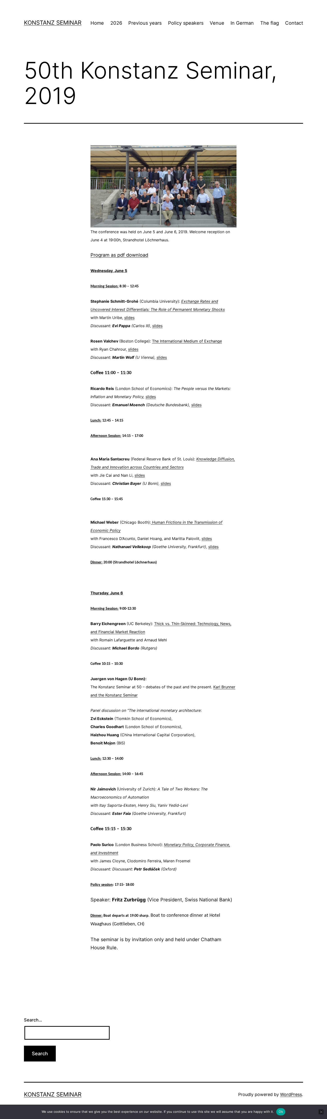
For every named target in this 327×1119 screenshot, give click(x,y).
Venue (217, 23)
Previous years (145, 23)
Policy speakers (185, 23)
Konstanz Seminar (52, 22)
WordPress (291, 1094)
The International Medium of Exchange (187, 341)
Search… (33, 1019)
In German (242, 23)
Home (97, 23)
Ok (281, 1111)
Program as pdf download (119, 255)
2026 (116, 23)
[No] (321, 1111)
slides (129, 317)
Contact (294, 23)
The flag (269, 23)
